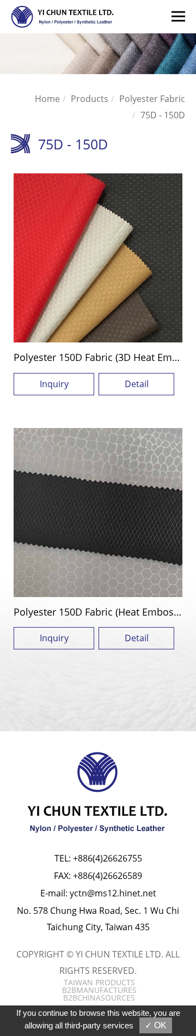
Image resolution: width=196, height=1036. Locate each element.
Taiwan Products (99, 982)
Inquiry (54, 384)
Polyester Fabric (152, 99)
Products (89, 99)
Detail (137, 384)
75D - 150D (162, 115)
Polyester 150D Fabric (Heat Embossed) (103, 611)
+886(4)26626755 (107, 858)
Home (47, 99)
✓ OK (156, 1025)
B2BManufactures (99, 990)
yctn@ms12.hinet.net (113, 893)
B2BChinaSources (99, 998)
